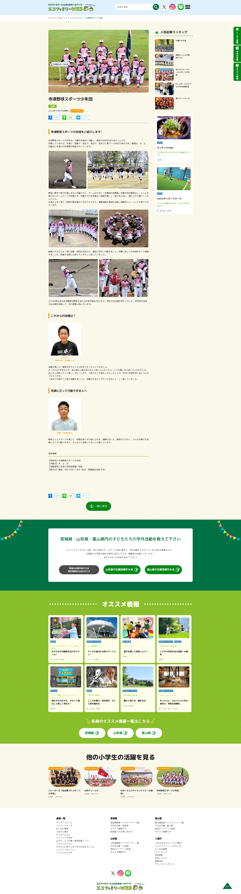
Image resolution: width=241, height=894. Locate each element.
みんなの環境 (62, 828)
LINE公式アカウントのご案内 (168, 843)
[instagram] (172, 8)
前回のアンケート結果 (120, 849)
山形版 (117, 733)
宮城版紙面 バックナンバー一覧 (124, 822)
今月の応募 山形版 (119, 846)
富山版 (146, 733)
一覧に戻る (101, 506)
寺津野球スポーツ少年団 (94, 18)
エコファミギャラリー (66, 849)
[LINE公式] (181, 8)
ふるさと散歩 (62, 831)
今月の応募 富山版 (164, 825)
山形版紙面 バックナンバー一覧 (124, 843)
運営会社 (159, 861)
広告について (161, 858)
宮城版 (89, 733)
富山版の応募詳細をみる (161, 569)
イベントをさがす (64, 852)
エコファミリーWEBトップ (57, 18)
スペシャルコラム (64, 843)
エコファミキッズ (76, 18)
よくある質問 (161, 849)
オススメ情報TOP (118, 828)
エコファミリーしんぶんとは (168, 846)
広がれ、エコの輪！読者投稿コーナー (73, 840)
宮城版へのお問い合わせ (121, 831)
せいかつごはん (63, 834)
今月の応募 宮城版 (119, 825)
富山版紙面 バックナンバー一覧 (169, 822)
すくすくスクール (64, 822)
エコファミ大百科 (64, 837)
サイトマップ (161, 852)
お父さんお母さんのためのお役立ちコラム (75, 846)
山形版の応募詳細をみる (119, 569)
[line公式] (128, 875)
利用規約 (159, 855)
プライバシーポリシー (165, 864)
